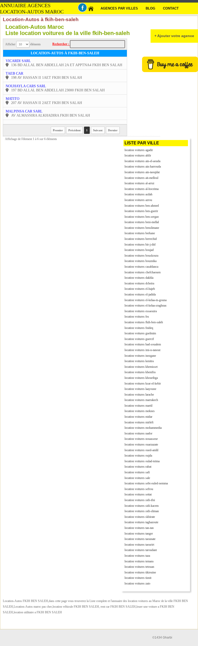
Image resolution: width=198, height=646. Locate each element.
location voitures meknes (140, 411)
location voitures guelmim (140, 333)
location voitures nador (138, 433)
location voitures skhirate (140, 517)
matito (12, 99)
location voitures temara (139, 561)
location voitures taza (137, 555)
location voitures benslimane (142, 228)
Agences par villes (119, 8)
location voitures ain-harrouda (143, 166)
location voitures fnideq (139, 328)
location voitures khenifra (140, 372)
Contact (171, 8)
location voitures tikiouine (140, 572)
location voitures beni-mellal (142, 222)
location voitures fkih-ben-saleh (144, 322)
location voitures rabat (138, 466)
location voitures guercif (139, 339)
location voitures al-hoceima (142, 189)
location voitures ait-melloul (141, 178)
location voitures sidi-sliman (142, 511)
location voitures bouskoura (141, 255)
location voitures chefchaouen (143, 272)
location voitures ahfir (138, 155)
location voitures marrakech (141, 400)
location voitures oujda (138, 455)
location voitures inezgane (140, 355)
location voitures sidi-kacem (142, 506)
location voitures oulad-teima (142, 461)
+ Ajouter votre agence (174, 36)
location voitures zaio (137, 583)
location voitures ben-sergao (142, 217)
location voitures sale (137, 478)
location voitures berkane (140, 233)
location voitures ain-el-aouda (142, 161)
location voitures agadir (139, 150)
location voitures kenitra (139, 361)
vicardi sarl (18, 61)
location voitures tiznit (138, 578)
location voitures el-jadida (140, 294)
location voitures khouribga (141, 378)
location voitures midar (138, 416)
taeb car (14, 73)
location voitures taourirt (139, 544)
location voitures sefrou (139, 489)
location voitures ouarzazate (141, 444)
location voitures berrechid (141, 239)
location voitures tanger (139, 533)
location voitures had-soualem (143, 344)
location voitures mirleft (139, 422)
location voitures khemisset (141, 367)
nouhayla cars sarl (26, 86)
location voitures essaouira (141, 311)
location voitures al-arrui (139, 183)
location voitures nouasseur (141, 439)
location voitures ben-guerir (141, 211)
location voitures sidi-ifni (140, 500)
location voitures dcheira (139, 283)
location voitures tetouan (139, 567)
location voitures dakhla (139, 278)
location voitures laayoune (140, 389)
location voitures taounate (140, 539)
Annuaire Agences (25, 5)
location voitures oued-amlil (141, 450)
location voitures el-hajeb (140, 289)
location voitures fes (137, 316)
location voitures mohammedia (143, 428)
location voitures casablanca (141, 266)
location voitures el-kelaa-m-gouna (146, 300)
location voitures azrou (138, 200)
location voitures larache (139, 394)
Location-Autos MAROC (32, 11)
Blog (150, 8)
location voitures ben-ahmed (142, 205)
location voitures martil (138, 405)
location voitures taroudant (141, 550)
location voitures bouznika (140, 261)
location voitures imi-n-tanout (142, 350)
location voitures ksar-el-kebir (143, 383)
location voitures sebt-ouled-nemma (146, 483)
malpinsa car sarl (24, 111)
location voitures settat (138, 494)
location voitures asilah (138, 194)
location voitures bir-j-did (140, 244)
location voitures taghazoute (141, 522)
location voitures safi (137, 472)
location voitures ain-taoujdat (142, 172)
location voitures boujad (139, 250)
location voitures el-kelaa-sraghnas (146, 305)
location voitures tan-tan (139, 528)
